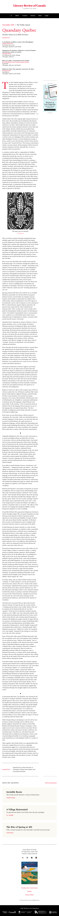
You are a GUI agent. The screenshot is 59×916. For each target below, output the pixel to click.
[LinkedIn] (36, 858)
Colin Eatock (9, 833)
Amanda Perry (6, 37)
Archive (29, 891)
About (17, 15)
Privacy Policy (29, 895)
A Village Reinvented (17, 810)
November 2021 (8, 25)
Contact (24, 15)
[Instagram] (27, 858)
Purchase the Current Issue (29, 888)
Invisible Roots (14, 792)
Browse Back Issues (51, 783)
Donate (33, 15)
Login (46, 15)
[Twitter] (23, 858)
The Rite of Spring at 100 (19, 827)
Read (40, 15)
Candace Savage (10, 797)
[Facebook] (32, 858)
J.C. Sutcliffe (9, 815)
